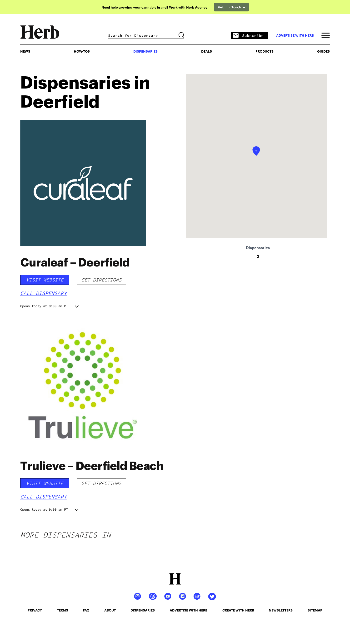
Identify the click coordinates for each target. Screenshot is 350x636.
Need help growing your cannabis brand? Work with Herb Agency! (154, 7)
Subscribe (253, 35)
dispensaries (142, 610)
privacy (35, 610)
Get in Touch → (231, 7)
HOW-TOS (82, 51)
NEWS (25, 51)
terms (62, 610)
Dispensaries (145, 51)
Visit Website (44, 280)
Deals (206, 51)
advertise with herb (295, 35)
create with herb (238, 610)
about (110, 610)
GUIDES (323, 51)
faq (86, 610)
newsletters (281, 610)
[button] (256, 151)
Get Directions (101, 280)
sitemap (315, 610)
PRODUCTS (264, 51)
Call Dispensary (43, 293)
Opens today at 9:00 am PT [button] (44, 306)
